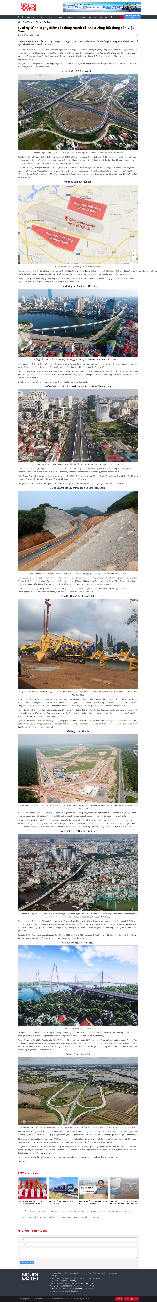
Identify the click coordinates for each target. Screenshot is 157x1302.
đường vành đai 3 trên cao (96, 1212)
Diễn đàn (103, 17)
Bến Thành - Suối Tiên (48, 1217)
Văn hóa (70, 17)
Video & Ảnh (43, 22)
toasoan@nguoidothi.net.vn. (64, 1288)
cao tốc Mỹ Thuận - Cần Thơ (69, 1217)
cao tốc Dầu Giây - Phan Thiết (119, 1212)
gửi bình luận (27, 1262)
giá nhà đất (42, 1212)
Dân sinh (30, 17)
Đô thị (41, 17)
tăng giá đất (54, 1212)
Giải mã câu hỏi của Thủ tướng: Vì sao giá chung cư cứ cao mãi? (93, 1202)
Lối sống (92, 17)
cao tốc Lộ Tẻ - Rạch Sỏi (90, 1217)
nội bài (64, 1212)
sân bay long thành (29, 1217)
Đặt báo (119, 1299)
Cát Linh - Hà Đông (77, 1212)
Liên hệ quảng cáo (131, 1299)
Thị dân (59, 17)
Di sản (50, 17)
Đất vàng (32, 1212)
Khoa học (81, 17)
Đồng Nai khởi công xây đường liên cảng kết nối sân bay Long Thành (30, 1202)
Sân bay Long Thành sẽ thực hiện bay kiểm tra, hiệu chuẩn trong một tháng (124, 1202)
